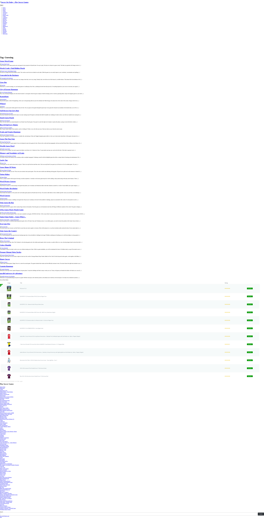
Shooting (5, 31)
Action (4, 11)
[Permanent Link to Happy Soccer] (3, 262)
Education (5, 22)
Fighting (4, 23)
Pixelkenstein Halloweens (5, 496)
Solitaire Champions (4, 437)
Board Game (5, 15)
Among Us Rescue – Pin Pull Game (8, 508)
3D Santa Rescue (3, 425)
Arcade (4, 14)
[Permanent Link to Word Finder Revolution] (6, 191)
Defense (4, 18)
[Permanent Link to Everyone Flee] (3, 226)
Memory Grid (3, 450)
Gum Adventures (3, 422)
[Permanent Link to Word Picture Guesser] (5, 184)
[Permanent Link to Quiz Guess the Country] (6, 233)
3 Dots (1, 389)
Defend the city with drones (6, 463)
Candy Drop (2, 434)
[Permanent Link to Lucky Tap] (3, 163)
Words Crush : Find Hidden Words (12, 68)
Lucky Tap (4, 160)
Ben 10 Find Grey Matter (9, 125)
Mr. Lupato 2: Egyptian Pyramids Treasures (9, 465)
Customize (5, 17)
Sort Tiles (2, 399)
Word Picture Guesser (8, 181)
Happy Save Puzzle (4, 468)
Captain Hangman (6, 266)
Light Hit (2, 466)
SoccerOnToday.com (4, 516)
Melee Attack (3, 452)
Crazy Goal (2, 467)
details (21, 381)
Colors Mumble (5, 245)
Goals (1, 427)
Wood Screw (3, 395)
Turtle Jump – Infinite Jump (6, 502)
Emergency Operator (4, 398)
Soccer (4, 9)
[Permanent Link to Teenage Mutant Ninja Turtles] (7, 255)
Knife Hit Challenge (4, 456)
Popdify (1, 406)
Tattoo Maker (5, 174)
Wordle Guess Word (7, 146)
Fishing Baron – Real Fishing (6, 391)
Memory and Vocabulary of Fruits (12, 153)
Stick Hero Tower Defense (6, 477)
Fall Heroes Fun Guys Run (9, 111)
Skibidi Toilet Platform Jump (6, 482)
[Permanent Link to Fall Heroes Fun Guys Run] (6, 113)
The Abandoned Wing (5, 400)
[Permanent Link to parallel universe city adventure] (7, 276)
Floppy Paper (3, 473)
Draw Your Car (3, 405)
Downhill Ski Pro (4, 461)
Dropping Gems (3, 417)
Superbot (2, 436)
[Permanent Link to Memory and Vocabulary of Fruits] (8, 156)
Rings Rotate (3, 472)
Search (1, 511)
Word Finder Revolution (8, 188)
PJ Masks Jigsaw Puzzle (5, 509)
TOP (1, 285)
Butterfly (2, 429)
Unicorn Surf (3, 439)
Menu (2, 5)
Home (4, 7)
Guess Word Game (6, 61)
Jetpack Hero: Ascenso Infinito (6, 396)
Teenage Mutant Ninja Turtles (10, 252)
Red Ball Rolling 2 (4, 447)
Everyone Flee (5, 224)
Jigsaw (4, 25)
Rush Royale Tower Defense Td (7, 419)
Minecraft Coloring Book (5, 488)
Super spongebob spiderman (6, 500)
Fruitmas (2, 435)
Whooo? (3, 104)
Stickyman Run (3, 453)
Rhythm (4, 30)
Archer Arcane (3, 444)
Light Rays (2, 421)
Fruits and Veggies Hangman (10, 132)
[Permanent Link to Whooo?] (2, 106)
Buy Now (250, 288)
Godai (1, 420)
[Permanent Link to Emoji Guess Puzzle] (5, 120)
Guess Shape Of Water (8, 167)
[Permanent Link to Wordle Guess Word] (5, 149)
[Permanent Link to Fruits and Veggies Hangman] (7, 134)
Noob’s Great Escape (4, 394)
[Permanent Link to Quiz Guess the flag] (5, 205)
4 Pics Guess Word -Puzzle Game (12, 210)
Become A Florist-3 (4, 492)
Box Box (2, 487)
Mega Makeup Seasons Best (6, 410)
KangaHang (4, 96)
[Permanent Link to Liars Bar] (2, 85)
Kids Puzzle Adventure (5, 484)
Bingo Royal (3, 479)
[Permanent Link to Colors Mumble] (4, 248)
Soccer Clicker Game (4, 403)
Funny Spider (3, 424)
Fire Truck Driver (4, 441)
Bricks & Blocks (3, 505)
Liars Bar (3, 82)
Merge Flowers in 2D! (5, 409)
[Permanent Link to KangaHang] (3, 99)
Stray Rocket (3, 430)
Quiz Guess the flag (7, 203)
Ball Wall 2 (2, 491)
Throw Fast (2, 474)
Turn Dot (2, 504)
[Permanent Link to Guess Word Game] (4, 64)
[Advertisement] (132, 45)
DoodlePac (2, 460)
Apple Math (2, 462)
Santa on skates (3, 486)
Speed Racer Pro (3, 390)
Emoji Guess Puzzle (7, 118)
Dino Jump (2, 458)
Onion (1, 457)
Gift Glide (2, 411)
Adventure (5, 12)
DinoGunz (2, 388)
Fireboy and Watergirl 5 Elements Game (8, 494)
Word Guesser (5, 195)
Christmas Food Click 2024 (6, 414)
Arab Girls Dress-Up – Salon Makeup (8, 442)
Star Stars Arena (3, 401)
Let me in (2, 476)
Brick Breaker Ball (4, 415)
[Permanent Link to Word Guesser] (3, 198)
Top (1, 517)
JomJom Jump (3, 448)
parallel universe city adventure (11, 273)
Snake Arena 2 (3, 393)
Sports (4, 10)
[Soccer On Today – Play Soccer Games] (14, 2)
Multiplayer (5, 26)
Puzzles (4, 28)
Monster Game (3, 416)
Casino (4, 16)
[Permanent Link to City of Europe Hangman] (6, 92)
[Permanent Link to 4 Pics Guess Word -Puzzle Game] (8, 212)
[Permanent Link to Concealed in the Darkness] (6, 78)
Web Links (5, 33)
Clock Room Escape (4, 503)
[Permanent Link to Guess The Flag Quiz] (5, 142)
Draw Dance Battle (4, 408)
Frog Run (2, 451)
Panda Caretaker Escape (5, 497)
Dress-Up (5, 20)
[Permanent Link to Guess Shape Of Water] (5, 170)
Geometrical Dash (4, 483)
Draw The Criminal (7, 238)
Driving (4, 21)
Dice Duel (2, 440)
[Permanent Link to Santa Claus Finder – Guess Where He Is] (9, 219)
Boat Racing (2, 499)
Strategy (4, 32)
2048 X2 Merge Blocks (5, 481)
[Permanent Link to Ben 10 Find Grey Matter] (6, 127)
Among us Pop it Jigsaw (5, 507)
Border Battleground (4, 478)
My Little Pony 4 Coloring (6, 498)
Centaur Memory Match (5, 426)
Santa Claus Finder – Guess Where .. (13, 217)
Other (4, 27)
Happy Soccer (5, 259)
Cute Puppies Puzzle (4, 446)
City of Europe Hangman (9, 89)
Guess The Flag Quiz (7, 139)
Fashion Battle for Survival (6, 404)
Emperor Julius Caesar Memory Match (8, 431)
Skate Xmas (2, 387)
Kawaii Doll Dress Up (5, 489)
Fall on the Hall (3, 470)
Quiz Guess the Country (8, 231)
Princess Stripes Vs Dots (5, 471)
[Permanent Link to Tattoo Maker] (3, 177)
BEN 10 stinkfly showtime (6, 493)
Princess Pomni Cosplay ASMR (7, 413)
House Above (3, 432)
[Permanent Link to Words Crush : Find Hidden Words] (8, 71)
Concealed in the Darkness (9, 75)
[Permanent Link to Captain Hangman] (4, 269)
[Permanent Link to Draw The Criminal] (5, 241)
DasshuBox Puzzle (4, 445)
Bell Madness (3, 455)
